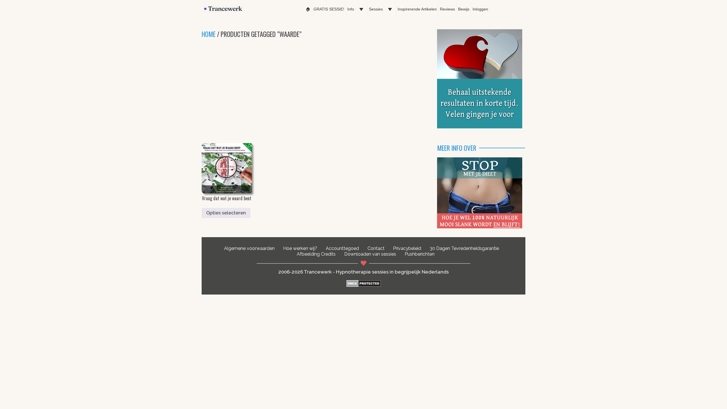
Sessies (376, 9)
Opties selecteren (226, 213)
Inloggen (480, 9)
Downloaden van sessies (370, 254)
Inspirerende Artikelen (417, 9)
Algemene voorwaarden (249, 248)
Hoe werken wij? (300, 248)
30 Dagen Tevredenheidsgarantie (464, 248)
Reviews (447, 9)
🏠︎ (308, 9)
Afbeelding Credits (316, 254)
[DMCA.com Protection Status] (363, 285)
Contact (376, 248)
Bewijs (463, 9)
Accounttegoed (342, 248)
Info (350, 9)
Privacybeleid (407, 248)
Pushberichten (419, 254)
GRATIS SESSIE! (329, 9)
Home (209, 34)
